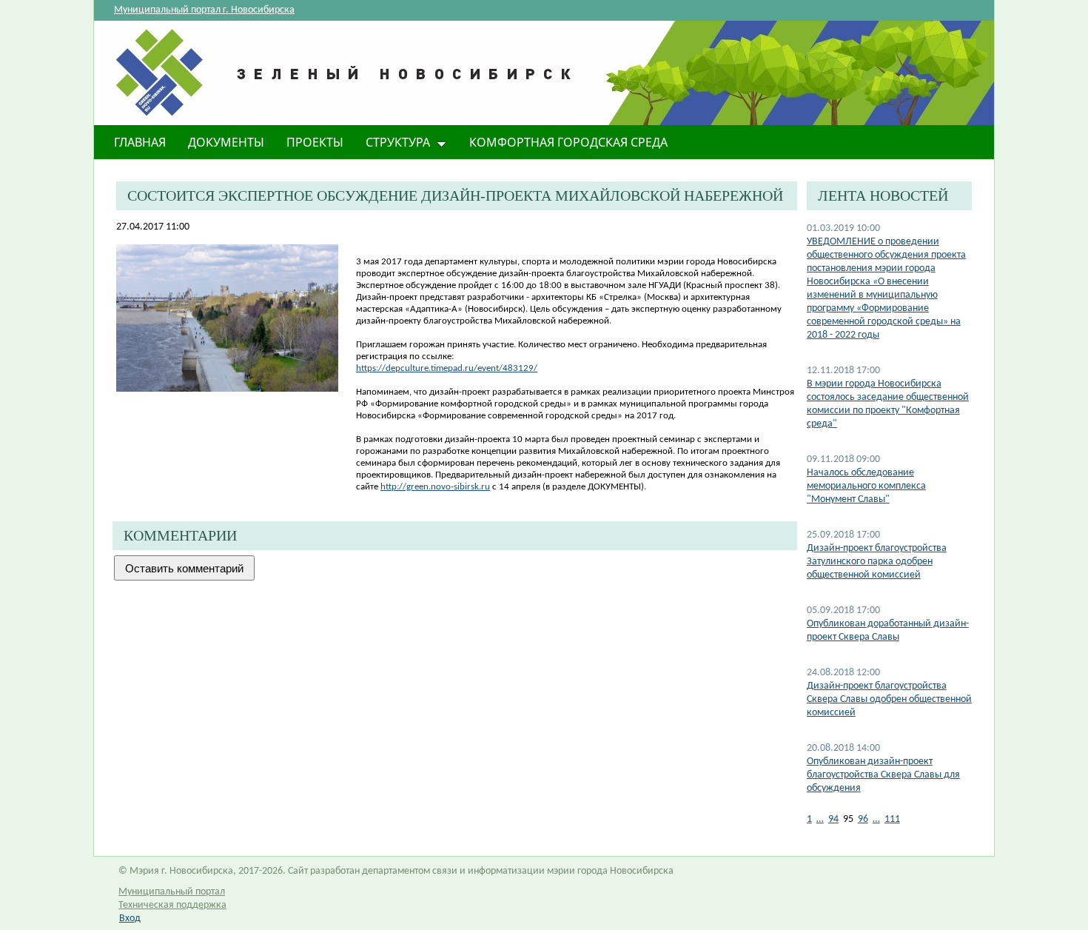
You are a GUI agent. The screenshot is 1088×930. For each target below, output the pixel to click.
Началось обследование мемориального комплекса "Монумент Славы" (866, 486)
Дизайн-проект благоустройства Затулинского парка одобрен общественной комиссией (877, 562)
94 (833, 819)
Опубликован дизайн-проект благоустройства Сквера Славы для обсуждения (883, 775)
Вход (130, 918)
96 (863, 819)
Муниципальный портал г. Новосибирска (204, 10)
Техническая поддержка (172, 905)
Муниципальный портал (171, 891)
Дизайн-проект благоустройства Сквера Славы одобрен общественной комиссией (889, 699)
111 (892, 819)
